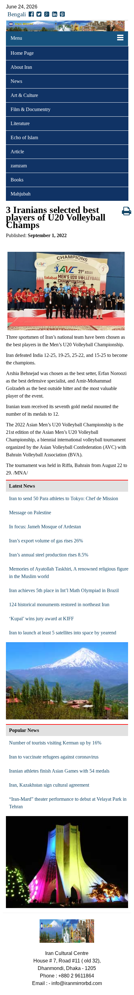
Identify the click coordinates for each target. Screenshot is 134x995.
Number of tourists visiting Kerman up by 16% (55, 742)
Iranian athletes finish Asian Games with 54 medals (59, 771)
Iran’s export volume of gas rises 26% (46, 540)
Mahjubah (21, 193)
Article (17, 151)
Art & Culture (24, 95)
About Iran (21, 67)
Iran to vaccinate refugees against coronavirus (53, 756)
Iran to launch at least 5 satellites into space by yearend (62, 632)
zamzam (19, 165)
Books (17, 179)
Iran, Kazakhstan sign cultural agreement (49, 785)
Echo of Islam (24, 137)
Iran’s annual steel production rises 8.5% (48, 554)
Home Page (22, 53)
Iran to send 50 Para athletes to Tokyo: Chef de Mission (63, 498)
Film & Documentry (30, 109)
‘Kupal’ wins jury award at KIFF (41, 618)
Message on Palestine (30, 512)
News (16, 81)
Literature (20, 123)
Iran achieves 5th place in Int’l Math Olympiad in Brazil (64, 590)
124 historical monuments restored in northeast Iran (59, 604)
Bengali (16, 14)
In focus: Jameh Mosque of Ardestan (45, 526)
